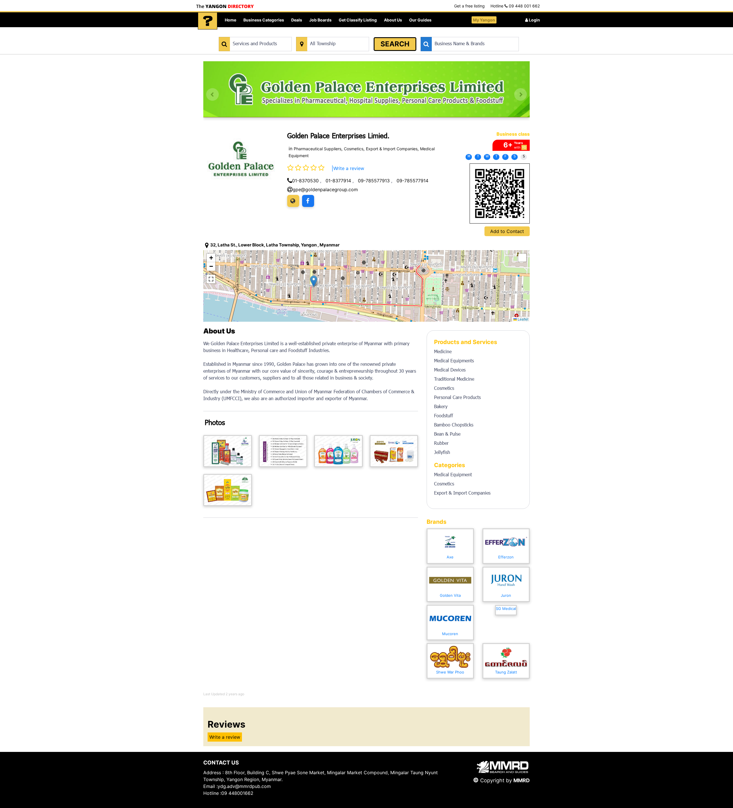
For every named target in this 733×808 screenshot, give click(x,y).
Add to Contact (507, 231)
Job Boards (320, 19)
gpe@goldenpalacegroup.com (325, 189)
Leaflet (522, 319)
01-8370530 (305, 180)
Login (534, 19)
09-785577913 (374, 180)
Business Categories (263, 19)
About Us (393, 19)
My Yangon (484, 19)
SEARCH (395, 44)
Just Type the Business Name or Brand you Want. (464, 34)
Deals (296, 19)
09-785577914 (412, 180)
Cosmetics (353, 148)
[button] (313, 281)
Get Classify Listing (358, 19)
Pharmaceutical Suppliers (317, 148)
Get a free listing (469, 5)
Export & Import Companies (391, 148)
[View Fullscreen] (211, 279)
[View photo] (227, 451)
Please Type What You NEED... (245, 34)
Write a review (348, 168)
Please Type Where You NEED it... (325, 34)
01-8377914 (338, 180)
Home (230, 19)
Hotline (515, 5)
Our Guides (420, 19)
